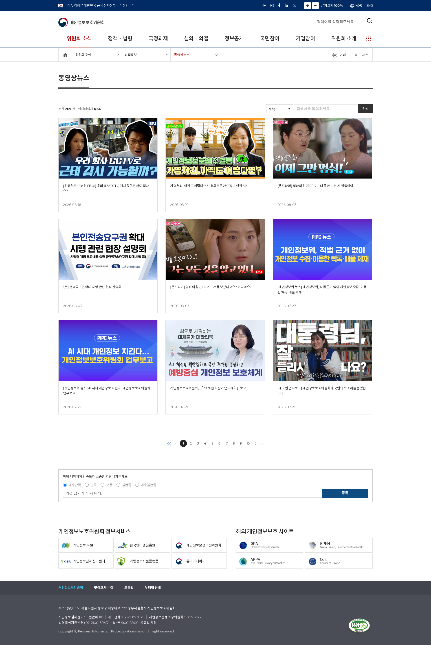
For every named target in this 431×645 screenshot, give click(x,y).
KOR (358, 5)
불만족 (126, 485)
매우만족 (75, 485)
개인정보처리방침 (70, 588)
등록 (345, 493)
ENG (369, 5)
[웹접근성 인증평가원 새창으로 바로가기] (359, 626)
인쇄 (343, 55)
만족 (93, 485)
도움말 (129, 588)
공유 (365, 55)
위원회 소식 (79, 38)
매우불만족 (148, 485)
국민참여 (269, 38)
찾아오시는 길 (103, 588)
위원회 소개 (343, 38)
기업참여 (305, 38)
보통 (109, 485)
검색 (365, 109)
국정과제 (158, 38)
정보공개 (234, 38)
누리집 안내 (153, 588)
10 (248, 443)
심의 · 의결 (196, 38)
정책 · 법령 (120, 38)
